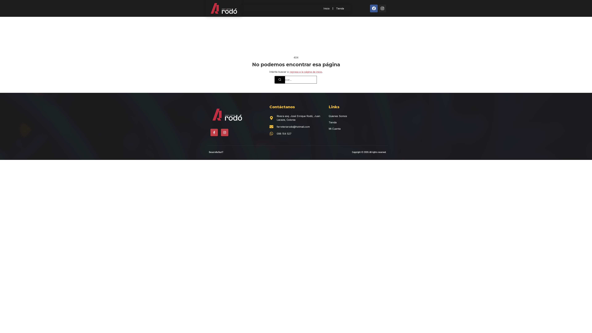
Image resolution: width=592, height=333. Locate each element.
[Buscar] (280, 79)
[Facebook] (374, 8)
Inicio (326, 8)
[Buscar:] (296, 80)
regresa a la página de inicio (306, 71)
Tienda (340, 8)
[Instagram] (382, 8)
